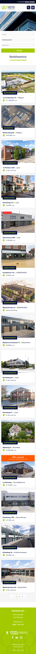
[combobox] (18, 34)
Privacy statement (18, 647)
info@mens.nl (18, 621)
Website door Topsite (18, 650)
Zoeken (19, 50)
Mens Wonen (30, 2)
